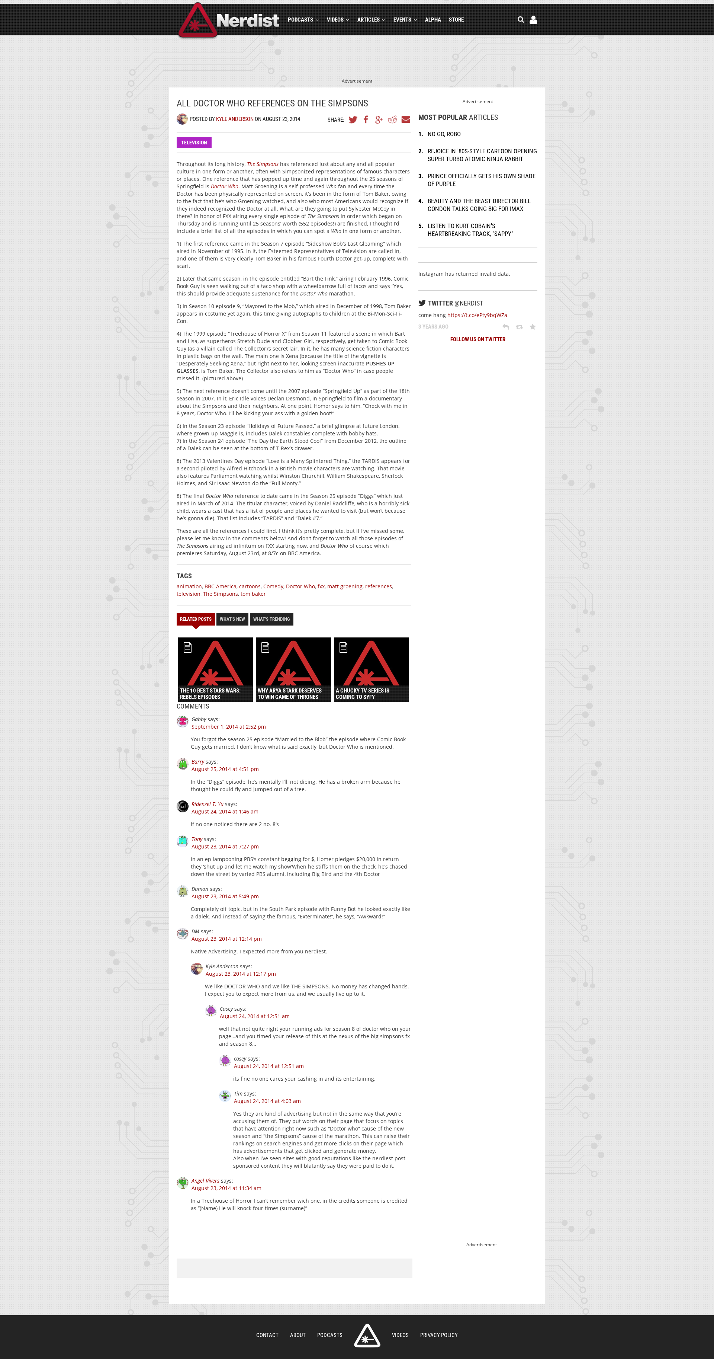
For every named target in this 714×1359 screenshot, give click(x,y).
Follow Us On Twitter (477, 339)
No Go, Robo (444, 134)
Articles (368, 19)
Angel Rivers (205, 1180)
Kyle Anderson (235, 119)
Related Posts (196, 619)
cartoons (250, 586)
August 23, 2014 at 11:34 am (226, 1188)
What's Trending (271, 619)
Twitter (353, 119)
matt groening (345, 586)
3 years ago (433, 326)
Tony (197, 838)
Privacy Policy (439, 1335)
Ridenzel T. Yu (207, 804)
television (188, 593)
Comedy (273, 586)
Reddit (392, 119)
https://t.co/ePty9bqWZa (477, 315)
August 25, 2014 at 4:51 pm (225, 769)
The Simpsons (220, 593)
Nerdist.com (367, 1335)
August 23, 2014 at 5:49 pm (225, 896)
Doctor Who (300, 586)
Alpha (433, 19)
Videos (335, 19)
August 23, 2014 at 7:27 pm (225, 846)
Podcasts (300, 19)
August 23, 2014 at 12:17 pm (241, 973)
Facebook (366, 119)
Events (402, 19)
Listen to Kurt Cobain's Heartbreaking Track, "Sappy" (470, 229)
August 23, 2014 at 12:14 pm (227, 938)
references (378, 586)
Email (405, 119)
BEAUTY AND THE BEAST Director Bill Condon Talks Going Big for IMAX (479, 204)
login (533, 20)
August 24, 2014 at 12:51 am (255, 1016)
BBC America (221, 586)
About (298, 1335)
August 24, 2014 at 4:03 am (267, 1100)
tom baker (253, 593)
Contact (267, 1335)
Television (194, 143)
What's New (232, 619)
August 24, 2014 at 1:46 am (225, 811)
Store (456, 19)
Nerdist (229, 21)
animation (189, 586)
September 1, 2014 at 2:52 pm (229, 726)
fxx (321, 586)
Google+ (379, 119)
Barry (198, 761)
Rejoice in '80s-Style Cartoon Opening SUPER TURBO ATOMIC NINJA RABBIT (482, 155)
